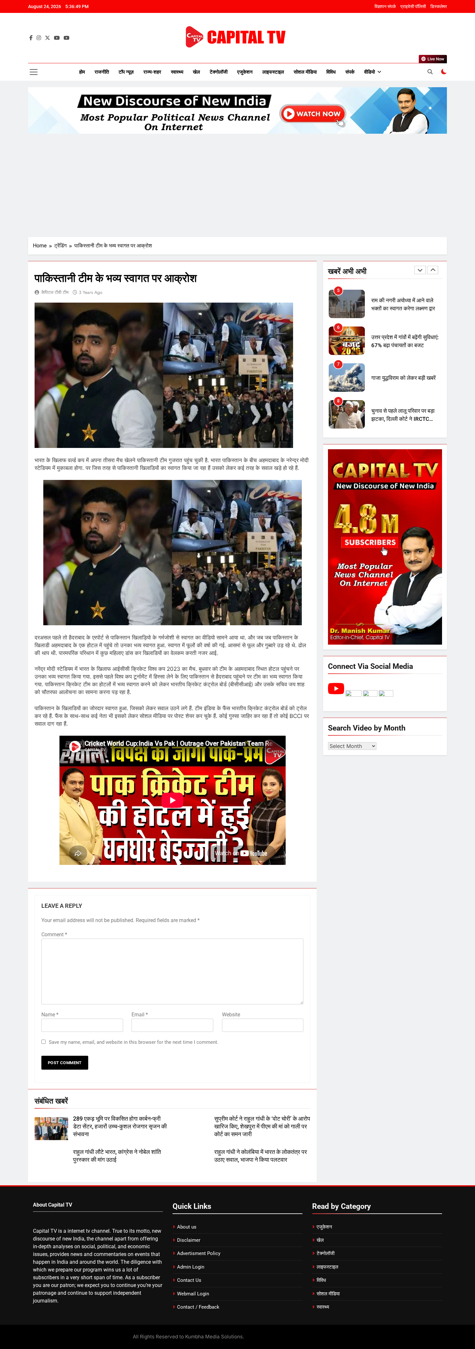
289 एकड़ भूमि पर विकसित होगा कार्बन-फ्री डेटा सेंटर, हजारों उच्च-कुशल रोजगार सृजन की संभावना (120, 1126)
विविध (331, 72)
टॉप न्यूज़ (126, 72)
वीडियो (369, 72)
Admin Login (190, 1267)
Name (49, 1015)
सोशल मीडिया (305, 72)
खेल (196, 72)
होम (82, 72)
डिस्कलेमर (438, 6)
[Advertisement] (237, 185)
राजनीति (102, 72)
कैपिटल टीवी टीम (55, 292)
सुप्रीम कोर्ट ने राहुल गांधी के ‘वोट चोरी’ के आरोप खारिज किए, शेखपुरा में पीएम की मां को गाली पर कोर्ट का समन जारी (262, 1126)
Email (140, 1015)
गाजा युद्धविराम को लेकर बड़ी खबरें (403, 378)
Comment (54, 934)
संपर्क (349, 72)
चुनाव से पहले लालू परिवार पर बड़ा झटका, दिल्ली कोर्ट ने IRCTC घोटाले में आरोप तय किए (403, 419)
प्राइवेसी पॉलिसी (413, 6)
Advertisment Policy (198, 1253)
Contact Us (189, 1280)
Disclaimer (188, 1240)
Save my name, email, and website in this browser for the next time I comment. (133, 1042)
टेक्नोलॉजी (218, 72)
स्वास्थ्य (177, 72)
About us (186, 1227)
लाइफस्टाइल (273, 72)
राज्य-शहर (152, 72)
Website (231, 1015)
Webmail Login (193, 1294)
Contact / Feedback (198, 1307)
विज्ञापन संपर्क (385, 6)
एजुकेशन (245, 72)
